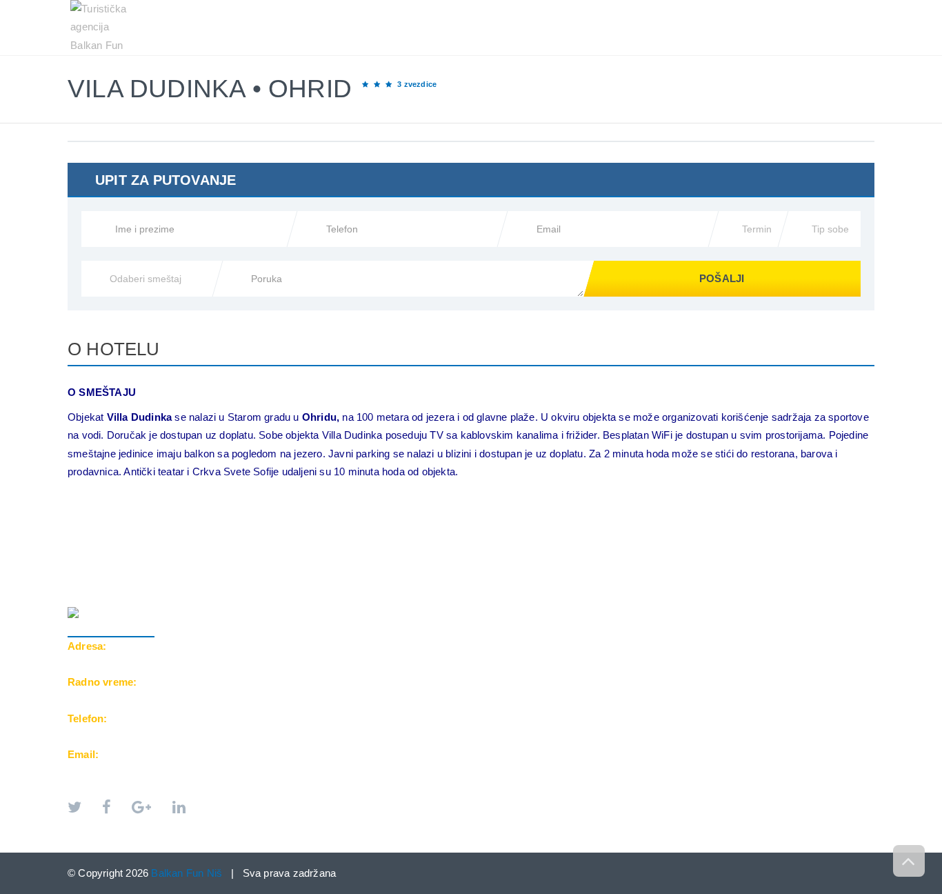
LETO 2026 (379, 7)
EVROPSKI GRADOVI (477, 7)
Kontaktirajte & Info (751, 7)
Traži (847, 7)
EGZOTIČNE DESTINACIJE (610, 7)
